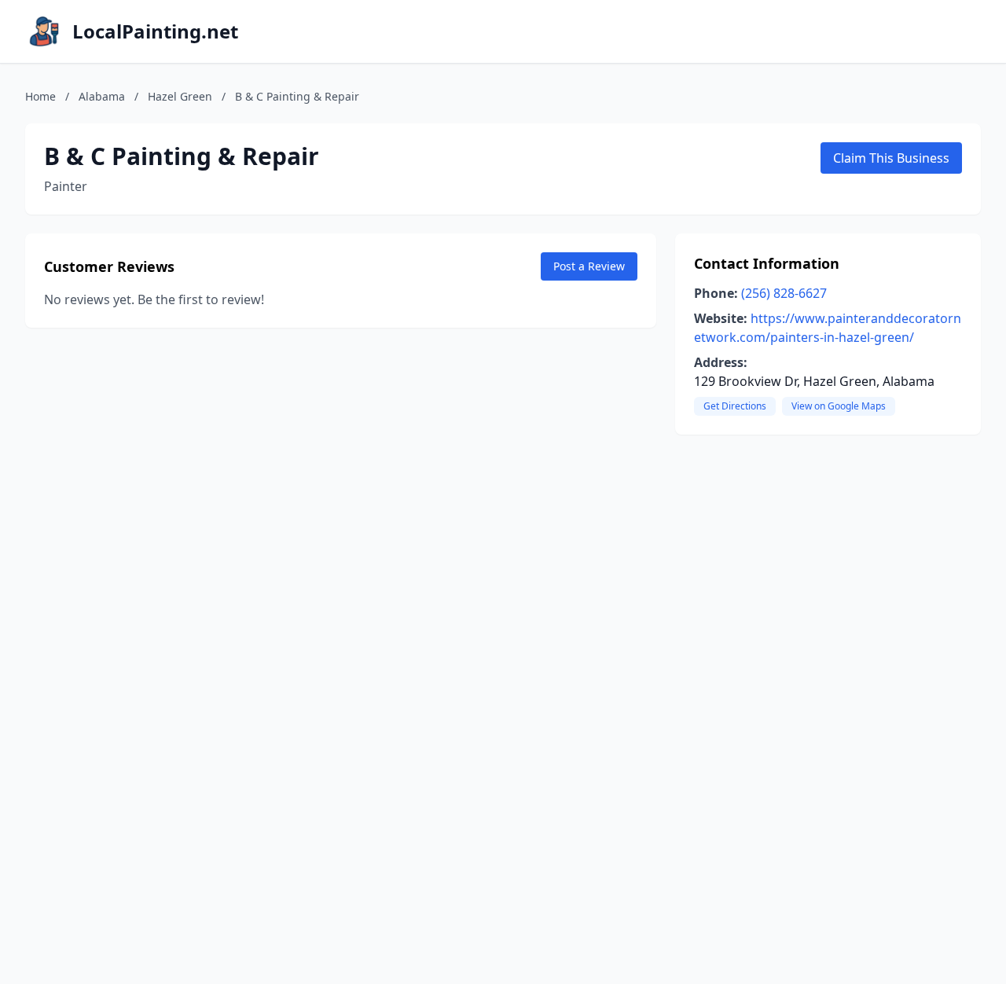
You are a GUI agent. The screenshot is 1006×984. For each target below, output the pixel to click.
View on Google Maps (838, 406)
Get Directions (734, 406)
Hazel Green (180, 96)
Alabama (102, 96)
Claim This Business (891, 158)
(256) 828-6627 (784, 293)
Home (40, 96)
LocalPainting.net (155, 31)
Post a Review (589, 266)
